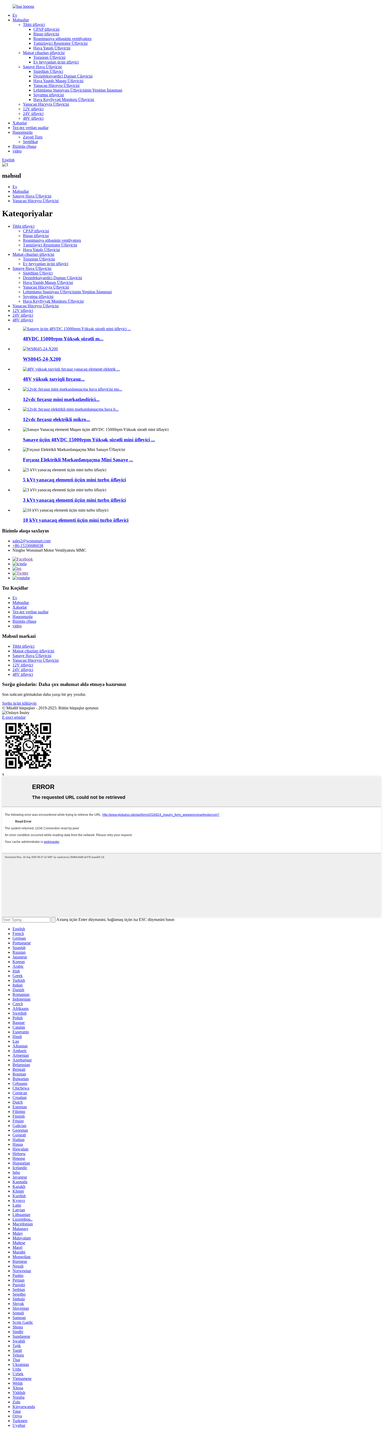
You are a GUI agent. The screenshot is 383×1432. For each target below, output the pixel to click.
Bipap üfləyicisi (46, 34)
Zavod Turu (32, 137)
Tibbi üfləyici (34, 24)
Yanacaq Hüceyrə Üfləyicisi (56, 85)
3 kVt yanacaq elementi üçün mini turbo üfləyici (74, 500)
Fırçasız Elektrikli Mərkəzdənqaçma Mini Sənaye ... (78, 459)
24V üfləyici (33, 113)
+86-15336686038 (28, 545)
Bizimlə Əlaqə (24, 146)
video (17, 151)
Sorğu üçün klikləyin (19, 703)
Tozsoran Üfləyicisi (49, 57)
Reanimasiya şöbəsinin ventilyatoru (62, 38)
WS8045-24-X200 (42, 359)
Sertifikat (30, 141)
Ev (15, 15)
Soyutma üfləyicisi (48, 95)
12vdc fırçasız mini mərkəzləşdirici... (61, 399)
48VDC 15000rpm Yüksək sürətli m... (63, 338)
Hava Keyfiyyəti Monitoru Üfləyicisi (63, 99)
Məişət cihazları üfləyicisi (44, 52)
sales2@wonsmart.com (32, 541)
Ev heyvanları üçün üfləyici (56, 62)
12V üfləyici (33, 109)
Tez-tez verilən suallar (30, 127)
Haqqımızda (23, 132)
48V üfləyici (33, 118)
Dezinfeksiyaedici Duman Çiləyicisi (62, 76)
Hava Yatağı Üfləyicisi (51, 48)
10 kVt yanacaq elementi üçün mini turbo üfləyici (75, 520)
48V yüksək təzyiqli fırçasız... (54, 379)
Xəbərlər (20, 123)
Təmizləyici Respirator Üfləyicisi (60, 43)
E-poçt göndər (14, 717)
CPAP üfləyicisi (46, 29)
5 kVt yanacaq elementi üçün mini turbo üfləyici (74, 479)
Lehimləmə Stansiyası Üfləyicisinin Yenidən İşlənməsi (77, 90)
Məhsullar (21, 20)
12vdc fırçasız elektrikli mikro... (56, 419)
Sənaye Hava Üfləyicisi (42, 67)
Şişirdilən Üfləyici (48, 71)
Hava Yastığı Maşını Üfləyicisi (58, 81)
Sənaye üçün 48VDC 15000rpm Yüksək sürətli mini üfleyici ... (89, 439)
